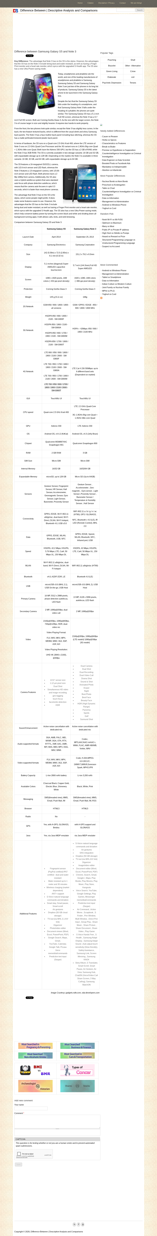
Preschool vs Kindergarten (113, 185)
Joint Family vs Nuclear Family (115, 287)
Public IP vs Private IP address (115, 230)
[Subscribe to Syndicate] (101, 298)
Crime (133, 71)
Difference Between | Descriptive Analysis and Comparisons (59, 10)
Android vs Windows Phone (114, 205)
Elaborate (112, 77)
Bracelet (111, 66)
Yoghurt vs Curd (109, 208)
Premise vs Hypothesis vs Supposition (119, 150)
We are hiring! (136, 3)
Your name (19, 1105)
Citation (90, 3)
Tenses (133, 83)
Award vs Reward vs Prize (113, 236)
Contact (122, 3)
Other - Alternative (133, 66)
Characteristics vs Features (114, 143)
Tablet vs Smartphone (111, 277)
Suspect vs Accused (111, 246)
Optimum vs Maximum (111, 223)
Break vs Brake (108, 147)
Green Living (111, 71)
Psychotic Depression (111, 83)
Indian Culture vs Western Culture (116, 284)
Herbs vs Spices (109, 140)
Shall (133, 60)
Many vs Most (108, 226)
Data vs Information (110, 198)
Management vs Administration (115, 201)
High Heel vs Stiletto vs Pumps (115, 233)
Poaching (112, 60)
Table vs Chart (108, 188)
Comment (19, 1113)
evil (132, 77)
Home (80, 3)
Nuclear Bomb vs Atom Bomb (115, 181)
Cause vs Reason (110, 136)
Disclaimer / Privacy (106, 3)
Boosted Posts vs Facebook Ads (116, 163)
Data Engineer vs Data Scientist (116, 160)
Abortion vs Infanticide (111, 170)
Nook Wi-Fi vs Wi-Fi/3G (112, 220)
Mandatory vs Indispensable (114, 167)
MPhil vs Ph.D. (108, 291)
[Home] (15, 10)
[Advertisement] (78, 31)
